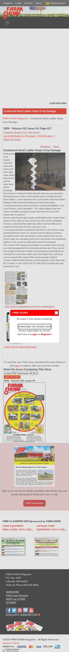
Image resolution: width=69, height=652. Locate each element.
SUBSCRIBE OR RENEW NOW (34, 326)
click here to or (33, 334)
